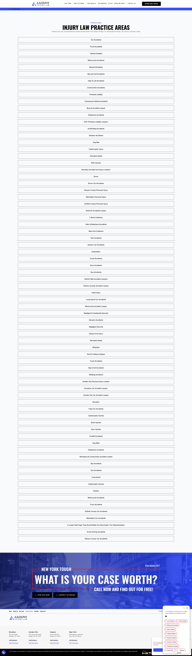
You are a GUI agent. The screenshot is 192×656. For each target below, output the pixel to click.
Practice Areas (79, 3)
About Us (15, 611)
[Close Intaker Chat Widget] (187, 608)
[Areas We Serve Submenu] (126, 3)
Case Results (91, 3)
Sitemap (161, 611)
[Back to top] (188, 4)
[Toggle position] (184, 608)
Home (10, 9)
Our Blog (36, 611)
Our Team (67, 3)
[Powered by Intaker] (179, 652)
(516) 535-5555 (13, 643)
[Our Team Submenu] (72, 3)
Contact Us (132, 3)
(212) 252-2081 (73, 643)
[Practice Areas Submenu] (85, 3)
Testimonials (102, 3)
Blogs (111, 3)
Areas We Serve (119, 3)
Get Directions (13, 640)
